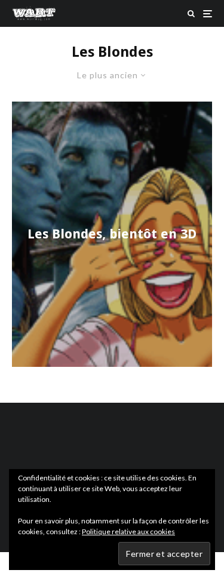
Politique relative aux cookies (128, 531)
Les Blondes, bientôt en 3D (112, 233)
